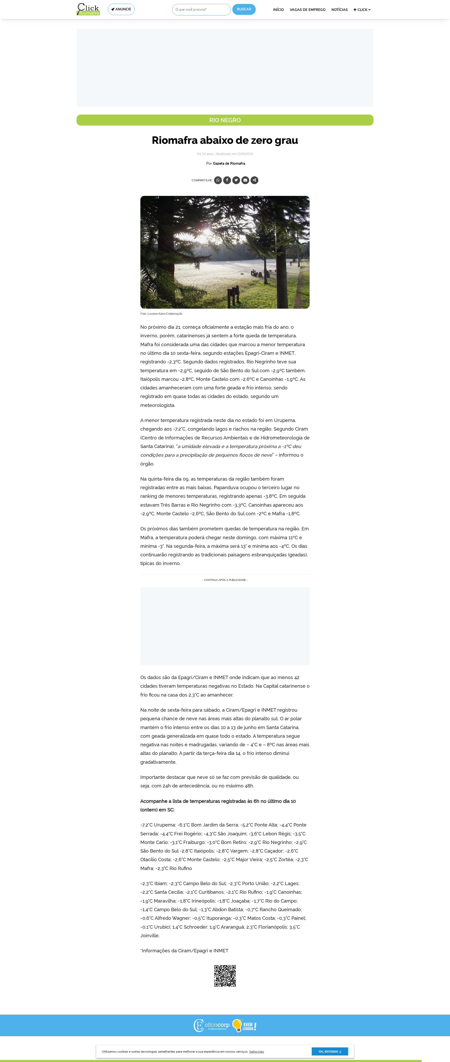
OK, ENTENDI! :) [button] (330, 1051)
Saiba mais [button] (256, 1051)
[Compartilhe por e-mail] (245, 180)
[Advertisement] (225, 67)
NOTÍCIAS (340, 10)
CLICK (363, 10)
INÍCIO (278, 10)
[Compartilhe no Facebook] (227, 180)
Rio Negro (225, 120)
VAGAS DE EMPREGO (308, 10)
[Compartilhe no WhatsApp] (218, 180)
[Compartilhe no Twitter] (236, 180)
